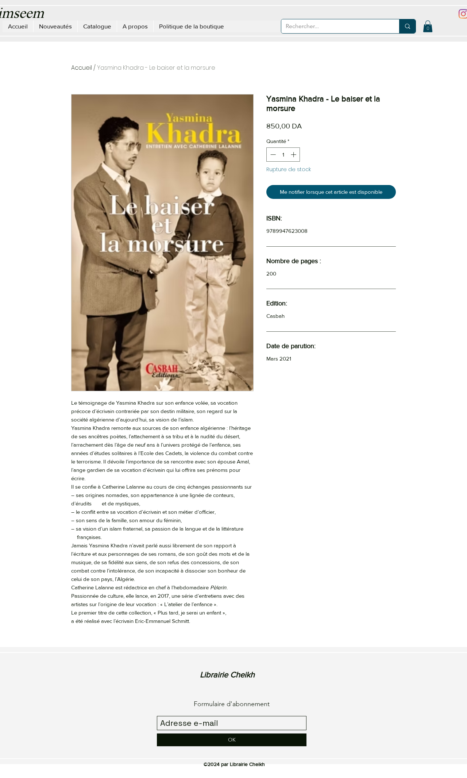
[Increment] (294, 154)
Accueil (81, 67)
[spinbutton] (283, 154)
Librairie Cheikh (227, 674)
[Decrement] (272, 154)
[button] (428, 26)
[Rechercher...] (407, 26)
